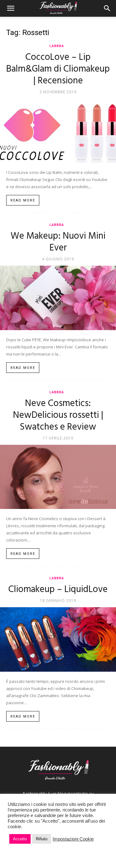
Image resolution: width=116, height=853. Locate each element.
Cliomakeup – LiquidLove (58, 589)
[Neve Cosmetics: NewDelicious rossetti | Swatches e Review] (58, 477)
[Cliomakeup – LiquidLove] (58, 639)
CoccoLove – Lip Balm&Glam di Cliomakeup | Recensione (58, 69)
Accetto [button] (20, 839)
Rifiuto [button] (41, 839)
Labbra (56, 46)
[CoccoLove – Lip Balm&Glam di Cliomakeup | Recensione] (58, 131)
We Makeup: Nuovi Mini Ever (58, 242)
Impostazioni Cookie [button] (73, 839)
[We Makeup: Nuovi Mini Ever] (58, 298)
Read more (23, 200)
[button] (10, 8)
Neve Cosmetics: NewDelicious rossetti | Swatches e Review (58, 415)
